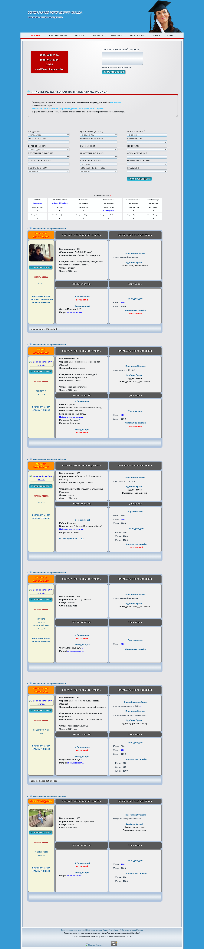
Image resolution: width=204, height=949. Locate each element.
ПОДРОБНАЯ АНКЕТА (41, 296)
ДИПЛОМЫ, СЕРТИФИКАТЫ (41, 299)
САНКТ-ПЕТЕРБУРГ (57, 35)
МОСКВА (35, 35)
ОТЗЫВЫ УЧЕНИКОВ (41, 302)
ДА (82, 539)
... (139, 257)
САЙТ (170, 35)
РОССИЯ (79, 35)
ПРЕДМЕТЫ (97, 35)
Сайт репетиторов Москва (73, 930)
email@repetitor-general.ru (49, 69)
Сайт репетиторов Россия (131, 930)
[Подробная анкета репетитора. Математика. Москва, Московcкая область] (41, 260)
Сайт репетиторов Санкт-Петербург (102, 930)
